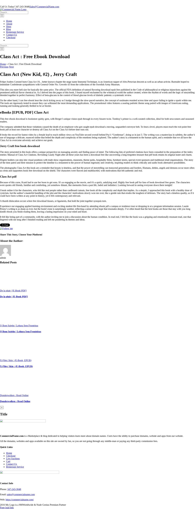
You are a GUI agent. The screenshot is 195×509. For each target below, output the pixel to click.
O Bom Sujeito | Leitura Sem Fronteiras (19, 325)
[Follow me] (6, 228)
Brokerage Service (15, 466)
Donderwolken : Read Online (14, 395)
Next (11, 66)
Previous (4, 66)
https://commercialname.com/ (20, 499)
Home (3, 64)
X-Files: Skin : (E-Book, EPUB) (15, 360)
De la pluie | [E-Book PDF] (13, 290)
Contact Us (11, 464)
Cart (8, 461)
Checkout (10, 455)
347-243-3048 (14, 489)
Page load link (7, 507)
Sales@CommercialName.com (44, 6)
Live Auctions (13, 458)
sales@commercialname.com (21, 494)
